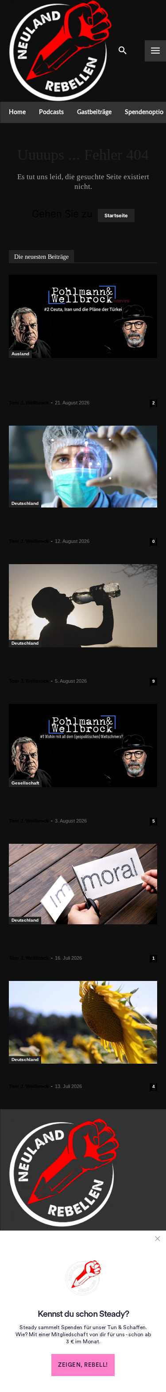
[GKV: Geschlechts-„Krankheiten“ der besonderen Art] (83, 467)
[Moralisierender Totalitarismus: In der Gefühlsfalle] (83, 884)
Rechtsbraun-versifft (47, 1074)
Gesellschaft (25, 783)
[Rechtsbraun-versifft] (83, 1022)
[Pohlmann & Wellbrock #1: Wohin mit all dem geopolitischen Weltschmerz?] (83, 745)
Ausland (20, 353)
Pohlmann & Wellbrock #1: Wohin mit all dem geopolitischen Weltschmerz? (81, 804)
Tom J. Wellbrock (29, 402)
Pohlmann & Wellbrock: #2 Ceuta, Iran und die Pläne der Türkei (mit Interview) (82, 380)
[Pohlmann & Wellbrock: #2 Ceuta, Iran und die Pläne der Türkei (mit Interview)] (83, 316)
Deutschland (25, 503)
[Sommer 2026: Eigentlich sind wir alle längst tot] (83, 605)
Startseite (116, 215)
